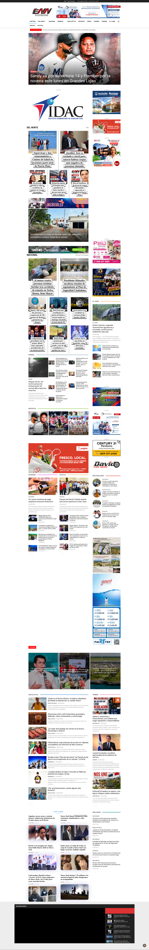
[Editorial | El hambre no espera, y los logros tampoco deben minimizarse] (107, 780)
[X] (34, 1)
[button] (118, 21)
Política (61, 496)
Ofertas (35, 231)
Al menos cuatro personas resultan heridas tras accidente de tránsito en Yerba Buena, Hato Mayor (69, 29)
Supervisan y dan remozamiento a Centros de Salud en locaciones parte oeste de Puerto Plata (42, 159)
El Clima (95, 322)
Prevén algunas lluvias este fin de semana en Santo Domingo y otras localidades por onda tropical (111, 357)
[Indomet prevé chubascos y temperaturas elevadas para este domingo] (97, 348)
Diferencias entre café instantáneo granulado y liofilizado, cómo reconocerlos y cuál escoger (66, 715)
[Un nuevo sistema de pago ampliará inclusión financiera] (42, 486)
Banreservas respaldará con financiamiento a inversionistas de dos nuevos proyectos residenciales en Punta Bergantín (47, 537)
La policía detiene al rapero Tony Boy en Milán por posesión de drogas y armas (67, 773)
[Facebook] (29, 1)
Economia (31, 496)
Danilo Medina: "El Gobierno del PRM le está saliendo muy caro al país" (78, 527)
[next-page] (32, 438)
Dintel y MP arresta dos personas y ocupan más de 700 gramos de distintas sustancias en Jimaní (110, 525)
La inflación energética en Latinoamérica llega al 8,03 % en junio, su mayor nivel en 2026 (47, 527)
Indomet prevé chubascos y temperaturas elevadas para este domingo (110, 347)
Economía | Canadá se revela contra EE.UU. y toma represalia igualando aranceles (82, 373)
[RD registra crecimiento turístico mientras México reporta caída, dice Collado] (43, 671)
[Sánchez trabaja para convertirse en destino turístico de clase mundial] (74, 671)
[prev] (115, 30)
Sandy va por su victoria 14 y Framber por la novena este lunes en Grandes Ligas (38, 431)
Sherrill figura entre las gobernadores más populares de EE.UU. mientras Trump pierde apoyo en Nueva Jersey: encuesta (62, 386)
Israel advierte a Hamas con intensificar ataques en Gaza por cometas (62, 399)
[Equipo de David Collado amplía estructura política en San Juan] (73, 486)
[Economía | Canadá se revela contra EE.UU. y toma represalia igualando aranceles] (72, 374)
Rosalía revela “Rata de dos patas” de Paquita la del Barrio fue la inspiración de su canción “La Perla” (68, 758)
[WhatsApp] (37, 1)
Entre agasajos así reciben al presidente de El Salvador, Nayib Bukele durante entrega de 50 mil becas (62, 362)
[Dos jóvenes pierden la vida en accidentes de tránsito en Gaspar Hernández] (37, 177)
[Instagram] (32, 1)
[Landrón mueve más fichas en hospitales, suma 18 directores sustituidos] (79, 332)
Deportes (38, 427)
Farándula (51, 761)
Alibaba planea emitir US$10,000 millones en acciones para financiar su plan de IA (47, 518)
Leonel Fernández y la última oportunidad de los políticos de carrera (105, 755)
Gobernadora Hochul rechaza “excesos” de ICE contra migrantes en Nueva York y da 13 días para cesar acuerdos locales (41, 878)
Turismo (43, 666)
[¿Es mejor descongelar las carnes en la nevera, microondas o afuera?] (37, 733)
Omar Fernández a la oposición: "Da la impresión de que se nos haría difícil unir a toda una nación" (78, 537)
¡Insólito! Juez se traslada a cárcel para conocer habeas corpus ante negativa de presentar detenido (74, 159)
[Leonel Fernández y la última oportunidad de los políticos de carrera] (107, 742)
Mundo (30, 379)
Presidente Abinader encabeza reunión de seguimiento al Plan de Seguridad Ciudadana (111, 504)
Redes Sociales (106, 489)
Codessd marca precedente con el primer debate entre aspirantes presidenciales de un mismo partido (71, 75)
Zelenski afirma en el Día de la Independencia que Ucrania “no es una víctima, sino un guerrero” (82, 362)
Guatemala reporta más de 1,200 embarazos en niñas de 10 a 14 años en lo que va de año (82, 385)
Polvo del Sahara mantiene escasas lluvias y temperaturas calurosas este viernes (111, 365)
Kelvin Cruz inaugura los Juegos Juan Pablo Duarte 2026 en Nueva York (40, 848)
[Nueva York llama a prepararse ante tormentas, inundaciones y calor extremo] (74, 833)
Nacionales (34, 66)
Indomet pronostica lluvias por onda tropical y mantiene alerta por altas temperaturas (111, 373)
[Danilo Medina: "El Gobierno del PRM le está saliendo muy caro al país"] (63, 528)
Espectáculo (52, 747)
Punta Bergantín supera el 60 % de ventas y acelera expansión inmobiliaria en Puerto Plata (47, 547)
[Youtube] (39, 1)
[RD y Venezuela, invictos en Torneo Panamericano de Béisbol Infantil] (78, 423)
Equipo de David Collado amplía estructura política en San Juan (72, 500)
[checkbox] (144, 945)
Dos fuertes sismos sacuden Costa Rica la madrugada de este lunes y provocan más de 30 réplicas (62, 374)
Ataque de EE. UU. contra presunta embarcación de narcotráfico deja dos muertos (37, 386)
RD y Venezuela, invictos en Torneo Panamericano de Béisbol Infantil (78, 431)
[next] (118, 30)
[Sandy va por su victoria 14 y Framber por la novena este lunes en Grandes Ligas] (38, 423)
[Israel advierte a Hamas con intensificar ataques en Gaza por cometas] (52, 399)
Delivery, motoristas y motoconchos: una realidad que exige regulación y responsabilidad (106, 718)
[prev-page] (29, 438)
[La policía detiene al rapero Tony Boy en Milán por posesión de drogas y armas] (37, 777)
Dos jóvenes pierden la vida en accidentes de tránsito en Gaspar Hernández (37, 187)
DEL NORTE (32, 127)
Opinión (95, 759)
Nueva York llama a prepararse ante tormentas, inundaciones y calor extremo (74, 818)
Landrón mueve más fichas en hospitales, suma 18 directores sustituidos (80, 343)
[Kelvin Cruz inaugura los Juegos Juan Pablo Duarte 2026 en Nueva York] (42, 862)
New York (31, 822)
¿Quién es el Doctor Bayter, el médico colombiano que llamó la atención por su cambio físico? (111, 494)
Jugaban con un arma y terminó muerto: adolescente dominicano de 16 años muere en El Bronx (41, 818)
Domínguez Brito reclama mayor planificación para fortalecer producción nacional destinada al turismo (78, 518)
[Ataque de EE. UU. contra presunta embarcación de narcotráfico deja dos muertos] (38, 367)
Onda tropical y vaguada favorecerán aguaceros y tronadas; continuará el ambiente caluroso (103, 328)
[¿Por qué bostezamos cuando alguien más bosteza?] (37, 793)
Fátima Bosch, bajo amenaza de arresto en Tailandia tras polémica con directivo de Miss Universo (68, 744)
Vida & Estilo (51, 718)
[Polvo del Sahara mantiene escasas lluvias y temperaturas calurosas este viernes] (97, 366)
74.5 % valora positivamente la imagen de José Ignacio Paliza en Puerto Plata (78, 545)
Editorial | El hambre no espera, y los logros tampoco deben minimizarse (106, 792)
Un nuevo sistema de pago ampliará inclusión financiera (40, 500)
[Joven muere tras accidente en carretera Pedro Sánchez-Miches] (79, 304)
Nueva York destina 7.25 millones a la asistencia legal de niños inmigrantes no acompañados (74, 877)
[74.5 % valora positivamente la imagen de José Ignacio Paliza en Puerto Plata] (63, 546)
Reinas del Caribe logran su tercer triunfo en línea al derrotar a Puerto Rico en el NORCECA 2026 (58, 431)
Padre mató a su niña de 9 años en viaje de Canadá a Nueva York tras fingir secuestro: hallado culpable (73, 848)
